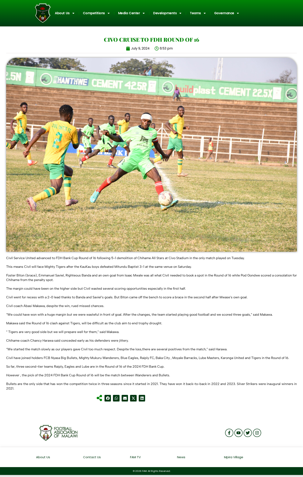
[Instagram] (257, 433)
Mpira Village (233, 457)
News (181, 457)
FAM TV (135, 457)
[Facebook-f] (229, 433)
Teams (195, 13)
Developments (165, 13)
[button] (108, 398)
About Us (62, 13)
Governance (224, 13)
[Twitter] (248, 433)
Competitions (94, 13)
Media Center (129, 13)
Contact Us (92, 457)
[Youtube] (238, 433)
